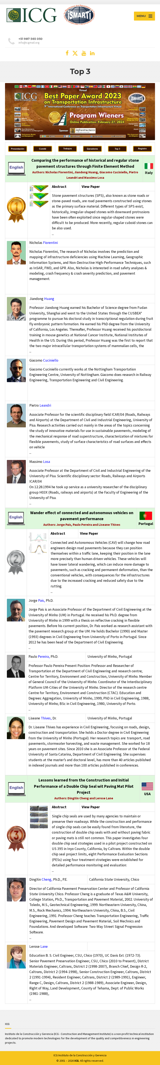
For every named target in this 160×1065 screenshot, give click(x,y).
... (53, 233)
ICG (56, 1055)
